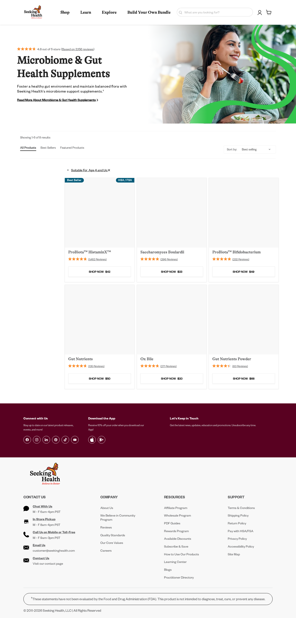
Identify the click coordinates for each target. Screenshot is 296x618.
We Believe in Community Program (117, 517)
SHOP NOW (99, 272)
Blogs (168, 569)
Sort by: (232, 149)
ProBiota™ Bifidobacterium (236, 252)
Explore (109, 12)
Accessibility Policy (241, 546)
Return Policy (237, 523)
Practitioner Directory (179, 577)
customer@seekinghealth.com (54, 551)
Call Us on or (54, 532)
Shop (65, 12)
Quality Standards (112, 535)
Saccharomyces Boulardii (162, 252)
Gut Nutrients (80, 359)
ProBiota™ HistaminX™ (89, 252)
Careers (106, 550)
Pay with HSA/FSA (240, 531)
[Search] (179, 12)
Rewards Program (176, 531)
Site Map (234, 554)
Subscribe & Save (176, 546)
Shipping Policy (238, 515)
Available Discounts (177, 538)
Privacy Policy (237, 538)
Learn (85, 12)
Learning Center (175, 562)
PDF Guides (172, 523)
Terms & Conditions (241, 508)
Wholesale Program (177, 515)
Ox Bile (146, 359)
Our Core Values (111, 543)
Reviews (106, 527)
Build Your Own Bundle (149, 12)
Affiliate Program (175, 508)
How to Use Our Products (181, 554)
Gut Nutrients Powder (231, 359)
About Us (106, 508)
